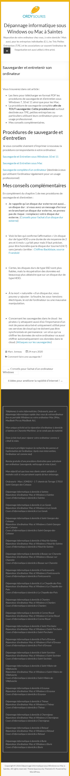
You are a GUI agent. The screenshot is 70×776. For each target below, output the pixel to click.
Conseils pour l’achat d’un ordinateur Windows (28, 370)
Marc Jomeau (15, 351)
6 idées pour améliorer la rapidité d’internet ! (35, 380)
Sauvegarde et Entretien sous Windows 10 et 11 (30, 156)
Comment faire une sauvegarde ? (25, 356)
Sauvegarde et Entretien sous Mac (22, 163)
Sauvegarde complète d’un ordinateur (24, 169)
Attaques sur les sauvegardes (34, 342)
